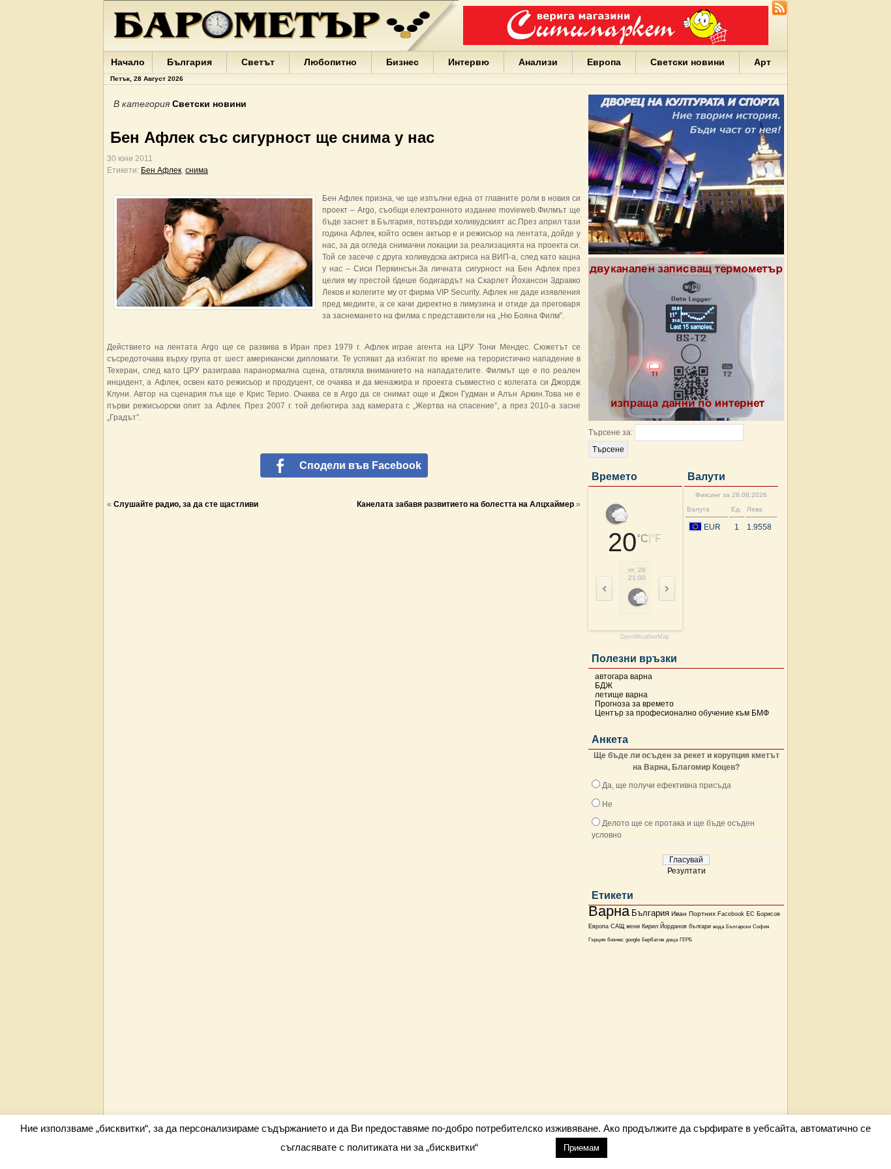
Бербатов (653, 940)
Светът (258, 62)
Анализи (538, 62)
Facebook (730, 914)
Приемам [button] (581, 1148)
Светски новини (687, 62)
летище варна (621, 694)
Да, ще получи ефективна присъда (666, 785)
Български (738, 926)
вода (718, 926)
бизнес (615, 940)
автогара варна (623, 676)
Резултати (686, 870)
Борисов (768, 914)
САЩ (617, 926)
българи (700, 926)
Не (607, 804)
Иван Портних (693, 913)
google (633, 940)
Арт (762, 62)
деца (672, 940)
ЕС (750, 914)
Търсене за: (610, 432)
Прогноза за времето (634, 703)
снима (196, 170)
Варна (608, 911)
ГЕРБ (686, 940)
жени (633, 926)
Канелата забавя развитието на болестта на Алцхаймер (465, 504)
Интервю (468, 62)
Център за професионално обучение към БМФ (682, 713)
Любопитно (330, 62)
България (189, 62)
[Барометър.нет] (779, 13)
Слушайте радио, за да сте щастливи (185, 504)
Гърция (596, 940)
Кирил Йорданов (664, 926)
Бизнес (402, 62)
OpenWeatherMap (644, 637)
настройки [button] (516, 1147)
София (761, 927)
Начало (128, 62)
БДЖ (603, 685)
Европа (604, 62)
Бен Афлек (161, 170)
